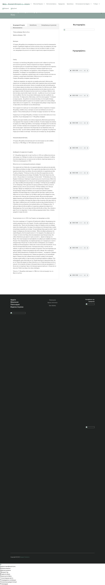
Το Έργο (95, 4)
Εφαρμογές (61, 4)
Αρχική (4, 4)
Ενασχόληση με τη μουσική (49, 25)
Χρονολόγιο (70, 4)
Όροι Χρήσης (52, 305)
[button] (0, 564)
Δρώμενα (27, 4)
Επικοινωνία (52, 300)
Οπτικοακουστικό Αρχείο (83, 4)
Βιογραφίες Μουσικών (14, 4)
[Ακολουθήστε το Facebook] (89, 558)
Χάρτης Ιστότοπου (52, 302)
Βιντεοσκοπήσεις (51, 4)
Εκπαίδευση (33, 25)
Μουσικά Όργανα (38, 4)
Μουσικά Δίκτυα (17, 27)
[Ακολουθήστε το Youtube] (92, 558)
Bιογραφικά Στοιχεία (19, 25)
